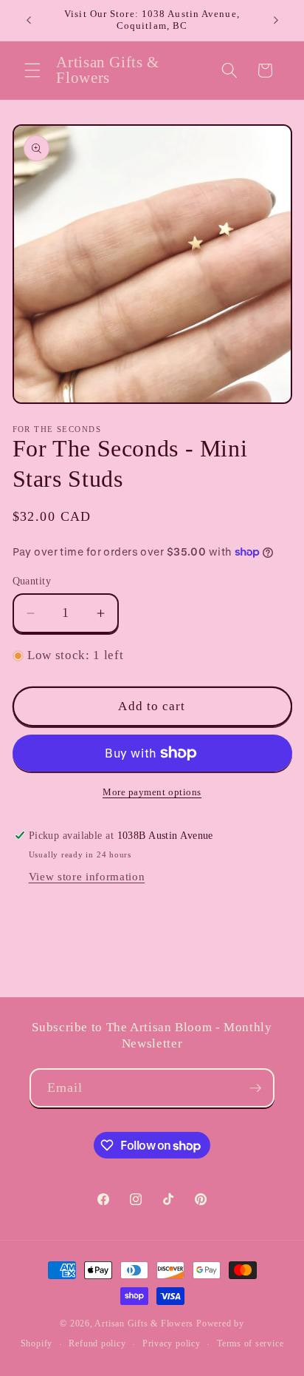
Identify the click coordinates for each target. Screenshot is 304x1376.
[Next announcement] (276, 20)
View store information (87, 876)
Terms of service (250, 1343)
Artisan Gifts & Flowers (143, 1323)
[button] (32, 70)
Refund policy (97, 1343)
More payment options (152, 791)
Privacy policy (171, 1343)
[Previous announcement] (29, 20)
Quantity (32, 581)
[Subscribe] (255, 1088)
